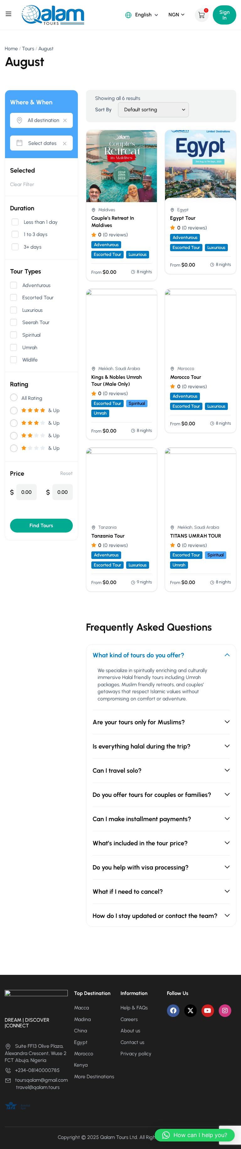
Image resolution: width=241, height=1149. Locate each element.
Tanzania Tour (108, 536)
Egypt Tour (182, 218)
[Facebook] (173, 1010)
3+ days (32, 247)
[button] (195, 1135)
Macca (81, 1008)
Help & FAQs (134, 1008)
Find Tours (41, 525)
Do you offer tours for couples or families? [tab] (152, 794)
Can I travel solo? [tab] (117, 770)
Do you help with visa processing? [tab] (141, 867)
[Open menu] (9, 14)
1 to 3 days (35, 234)
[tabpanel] (161, 688)
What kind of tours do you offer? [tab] (138, 655)
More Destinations (94, 1077)
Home (11, 49)
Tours (28, 49)
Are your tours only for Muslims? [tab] (139, 722)
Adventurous (36, 285)
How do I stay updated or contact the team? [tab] (155, 916)
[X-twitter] (190, 1010)
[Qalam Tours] (52, 15)
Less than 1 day (41, 222)
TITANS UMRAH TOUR (195, 536)
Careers (129, 1019)
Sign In (224, 15)
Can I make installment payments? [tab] (142, 819)
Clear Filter (22, 184)
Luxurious (32, 310)
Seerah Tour (36, 322)
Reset (66, 473)
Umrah (29, 348)
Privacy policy (136, 1054)
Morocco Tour (185, 377)
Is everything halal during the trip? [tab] (141, 746)
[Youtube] (207, 1010)
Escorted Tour (38, 298)
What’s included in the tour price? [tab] (140, 843)
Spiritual (31, 335)
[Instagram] (225, 1010)
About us (130, 1031)
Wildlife (30, 360)
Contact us (132, 1042)
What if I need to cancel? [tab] (128, 891)
